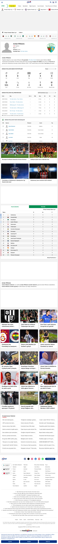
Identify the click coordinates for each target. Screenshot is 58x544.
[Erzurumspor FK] (11, 36)
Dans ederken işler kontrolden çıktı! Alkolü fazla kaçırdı (9, 432)
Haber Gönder (51, 459)
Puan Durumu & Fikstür (51, 6)
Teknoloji (26, 464)
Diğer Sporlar (32, 6)
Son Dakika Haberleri (17, 464)
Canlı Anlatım (40, 6)
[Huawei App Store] (7, 473)
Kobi (25, 483)
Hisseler (36, 471)
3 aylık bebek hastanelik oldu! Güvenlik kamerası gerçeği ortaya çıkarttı (47, 429)
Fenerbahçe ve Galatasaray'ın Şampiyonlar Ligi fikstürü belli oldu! (13, 181)
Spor (14, 481)
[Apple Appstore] (7, 469)
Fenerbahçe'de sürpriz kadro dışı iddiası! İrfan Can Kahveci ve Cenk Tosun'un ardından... (28, 513)
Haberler (14, 467)
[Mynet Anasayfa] (29, 2)
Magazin (14, 475)
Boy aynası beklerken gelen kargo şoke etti (47, 448)
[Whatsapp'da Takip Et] (43, 459)
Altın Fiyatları (37, 475)
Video (14, 483)
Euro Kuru (36, 479)
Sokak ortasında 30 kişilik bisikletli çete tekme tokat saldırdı (27, 423)
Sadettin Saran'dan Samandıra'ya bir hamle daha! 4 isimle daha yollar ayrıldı (28, 507)
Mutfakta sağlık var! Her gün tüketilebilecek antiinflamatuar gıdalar (46, 439)
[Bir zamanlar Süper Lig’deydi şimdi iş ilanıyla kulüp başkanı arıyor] (10, 358)
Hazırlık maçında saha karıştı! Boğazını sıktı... (27, 407)
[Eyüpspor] (50, 36)
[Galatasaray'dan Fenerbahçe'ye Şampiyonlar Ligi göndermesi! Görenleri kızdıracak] (10, 336)
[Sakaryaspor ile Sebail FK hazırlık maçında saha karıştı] (29, 398)
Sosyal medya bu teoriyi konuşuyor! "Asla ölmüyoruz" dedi (29, 435)
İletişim (16, 519)
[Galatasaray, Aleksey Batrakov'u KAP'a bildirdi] (48, 398)
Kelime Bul (47, 467)
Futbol (19, 6)
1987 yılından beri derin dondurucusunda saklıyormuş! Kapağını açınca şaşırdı (9, 423)
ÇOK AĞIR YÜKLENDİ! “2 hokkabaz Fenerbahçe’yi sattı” (28, 495)
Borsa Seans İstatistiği (39, 464)
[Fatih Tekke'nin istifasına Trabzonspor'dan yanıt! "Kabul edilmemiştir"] (29, 316)
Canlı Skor (12, 6)
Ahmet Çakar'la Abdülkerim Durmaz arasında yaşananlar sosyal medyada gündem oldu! (48, 367)
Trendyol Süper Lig (8, 9)
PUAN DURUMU (15, 206)
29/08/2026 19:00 (19, 38)
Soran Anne (47, 469)
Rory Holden (11, 133)
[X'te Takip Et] (28, 459)
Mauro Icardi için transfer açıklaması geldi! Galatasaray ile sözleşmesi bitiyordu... (28, 503)
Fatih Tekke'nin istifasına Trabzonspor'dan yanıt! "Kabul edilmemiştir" (28, 325)
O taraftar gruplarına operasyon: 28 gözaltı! (8, 407)
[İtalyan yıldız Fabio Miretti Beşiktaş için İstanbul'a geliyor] (29, 336)
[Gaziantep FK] (38, 36)
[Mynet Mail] (56, 2)
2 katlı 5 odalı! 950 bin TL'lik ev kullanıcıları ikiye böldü (46, 420)
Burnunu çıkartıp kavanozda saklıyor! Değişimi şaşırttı (9, 435)
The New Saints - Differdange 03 (17, 107)
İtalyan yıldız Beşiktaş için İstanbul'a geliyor (28, 345)
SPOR (2, 6)
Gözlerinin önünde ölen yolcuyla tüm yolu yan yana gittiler (29, 442)
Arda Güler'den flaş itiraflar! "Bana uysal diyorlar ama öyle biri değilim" (28, 515)
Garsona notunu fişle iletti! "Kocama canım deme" (8, 426)
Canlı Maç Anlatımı (28, 475)
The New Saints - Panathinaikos (16, 113)
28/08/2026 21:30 (7, 38)
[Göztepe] (35, 36)
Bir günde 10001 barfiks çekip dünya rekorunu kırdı (9, 439)
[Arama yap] (51, 2)
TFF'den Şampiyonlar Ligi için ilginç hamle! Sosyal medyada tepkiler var (28, 505)
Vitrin (25, 471)
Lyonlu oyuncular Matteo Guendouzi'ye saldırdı (47, 345)
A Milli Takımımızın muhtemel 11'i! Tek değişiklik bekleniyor (28, 500)
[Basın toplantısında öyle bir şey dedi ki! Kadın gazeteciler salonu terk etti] (48, 378)
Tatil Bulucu (47, 471)
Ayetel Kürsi (48, 483)
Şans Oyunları (27, 481)
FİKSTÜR (43, 206)
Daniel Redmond (12, 126)
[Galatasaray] (27, 36)
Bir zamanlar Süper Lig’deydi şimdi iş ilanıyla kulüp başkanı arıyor (9, 367)
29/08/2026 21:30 (31, 38)
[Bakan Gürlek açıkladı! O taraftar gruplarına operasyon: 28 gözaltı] (10, 398)
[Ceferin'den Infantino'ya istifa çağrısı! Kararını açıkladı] (29, 378)
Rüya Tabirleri (37, 481)
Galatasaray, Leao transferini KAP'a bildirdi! (41, 180)
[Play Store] (7, 465)
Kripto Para (36, 473)
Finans (14, 469)
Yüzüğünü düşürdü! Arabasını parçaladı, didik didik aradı (28, 432)
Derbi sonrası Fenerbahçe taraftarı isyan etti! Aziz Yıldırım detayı (28, 496)
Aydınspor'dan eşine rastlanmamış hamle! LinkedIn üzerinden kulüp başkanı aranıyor (9, 325)
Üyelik (25, 519)
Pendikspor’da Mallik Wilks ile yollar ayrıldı (9, 387)
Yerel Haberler (16, 485)
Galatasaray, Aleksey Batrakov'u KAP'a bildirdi (47, 407)
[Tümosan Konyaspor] (15, 36)
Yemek (14, 471)
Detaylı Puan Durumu (51, 257)
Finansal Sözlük (37, 469)
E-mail (25, 479)
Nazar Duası (47, 485)
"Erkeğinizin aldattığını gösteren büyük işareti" (28, 420)
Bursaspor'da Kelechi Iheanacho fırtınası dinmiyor (14, 159)
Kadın (14, 473)
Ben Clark (10, 141)
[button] (1, 2)
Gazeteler (26, 477)
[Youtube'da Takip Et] (39, 459)
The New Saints (24, 51)
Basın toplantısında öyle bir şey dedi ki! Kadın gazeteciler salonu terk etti (48, 387)
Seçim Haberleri (27, 473)
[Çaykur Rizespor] (46, 36)
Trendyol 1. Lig (19, 9)
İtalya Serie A (43, 9)
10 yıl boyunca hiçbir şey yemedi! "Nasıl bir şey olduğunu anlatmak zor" (29, 445)
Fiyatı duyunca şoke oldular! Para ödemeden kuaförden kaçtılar (29, 429)
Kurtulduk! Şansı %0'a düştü (28, 426)
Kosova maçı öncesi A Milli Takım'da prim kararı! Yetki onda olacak (28, 498)
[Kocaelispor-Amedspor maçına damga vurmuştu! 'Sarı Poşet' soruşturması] (29, 358)
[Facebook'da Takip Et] (25, 459)
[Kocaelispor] (23, 36)
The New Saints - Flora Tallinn (16, 99)
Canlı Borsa (36, 467)
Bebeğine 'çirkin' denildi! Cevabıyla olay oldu (26, 439)
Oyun (46, 464)
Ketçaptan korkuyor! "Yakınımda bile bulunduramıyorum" (28, 448)
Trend (14, 477)
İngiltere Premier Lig (31, 9)
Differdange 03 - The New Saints (17, 105)
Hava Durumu (37, 483)
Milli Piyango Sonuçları (50, 473)
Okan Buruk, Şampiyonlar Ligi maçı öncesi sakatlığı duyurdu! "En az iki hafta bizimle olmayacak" (28, 501)
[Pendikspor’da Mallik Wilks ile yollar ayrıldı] (10, 378)
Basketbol (25, 6)
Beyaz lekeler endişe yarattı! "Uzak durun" (46, 432)
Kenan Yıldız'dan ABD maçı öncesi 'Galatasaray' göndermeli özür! (28, 493)
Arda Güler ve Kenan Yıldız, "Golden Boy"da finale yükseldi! (28, 512)
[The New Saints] (51, 48)
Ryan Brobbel (11, 130)
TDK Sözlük (47, 481)
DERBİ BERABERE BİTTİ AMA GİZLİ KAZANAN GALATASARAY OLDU (46, 442)
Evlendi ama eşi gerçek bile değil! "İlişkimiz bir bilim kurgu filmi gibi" (9, 448)
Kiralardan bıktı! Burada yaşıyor (46, 435)
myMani (25, 485)
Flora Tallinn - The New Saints (16, 102)
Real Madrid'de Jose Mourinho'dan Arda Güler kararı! (28, 491)
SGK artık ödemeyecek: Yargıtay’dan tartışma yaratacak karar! (9, 420)
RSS (41, 519)
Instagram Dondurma (49, 477)
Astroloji (25, 469)
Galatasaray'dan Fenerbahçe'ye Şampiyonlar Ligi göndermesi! (9, 345)
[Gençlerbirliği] (3, 36)
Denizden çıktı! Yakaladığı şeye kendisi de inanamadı (46, 423)
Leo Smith (11, 137)
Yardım (20, 519)
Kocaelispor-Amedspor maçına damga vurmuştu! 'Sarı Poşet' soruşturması (28, 367)
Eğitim (14, 479)
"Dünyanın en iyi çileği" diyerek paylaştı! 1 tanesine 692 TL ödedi (10, 442)
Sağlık (25, 467)
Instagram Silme (48, 479)
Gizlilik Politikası (30, 519)
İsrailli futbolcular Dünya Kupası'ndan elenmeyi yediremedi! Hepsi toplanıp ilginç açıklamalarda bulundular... (28, 508)
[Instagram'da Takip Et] (32, 459)
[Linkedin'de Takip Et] (36, 459)
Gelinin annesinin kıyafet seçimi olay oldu (10, 429)
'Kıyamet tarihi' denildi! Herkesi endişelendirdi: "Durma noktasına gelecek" (10, 445)
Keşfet (35, 485)
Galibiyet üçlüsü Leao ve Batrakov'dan (39, 159)
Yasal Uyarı (37, 519)
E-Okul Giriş (48, 475)
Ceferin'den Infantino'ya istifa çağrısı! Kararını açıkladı (28, 387)
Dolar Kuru (36, 477)
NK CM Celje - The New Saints (16, 110)
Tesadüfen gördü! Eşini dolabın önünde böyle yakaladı (46, 426)
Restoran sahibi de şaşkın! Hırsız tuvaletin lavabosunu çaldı (47, 445)
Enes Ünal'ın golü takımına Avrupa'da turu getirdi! (48, 325)
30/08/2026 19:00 (54, 38)
